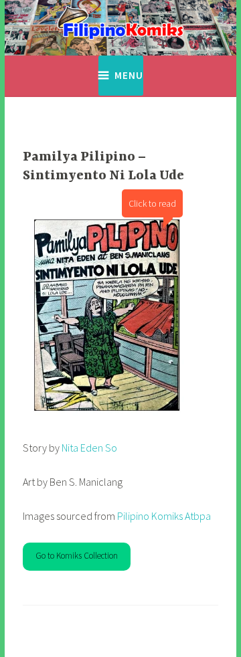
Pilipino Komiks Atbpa (164, 516)
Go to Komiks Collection (76, 555)
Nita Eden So (88, 447)
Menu (128, 75)
